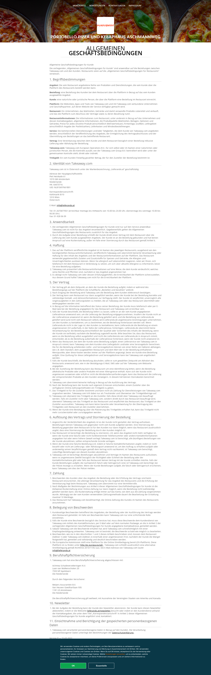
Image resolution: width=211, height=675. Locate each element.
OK (73, 666)
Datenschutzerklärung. (123, 632)
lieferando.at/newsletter (99, 610)
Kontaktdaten (117, 5)
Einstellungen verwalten (115, 654)
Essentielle (101, 666)
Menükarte (79, 5)
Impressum (135, 5)
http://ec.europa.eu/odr (91, 545)
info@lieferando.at (66, 205)
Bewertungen (97, 5)
